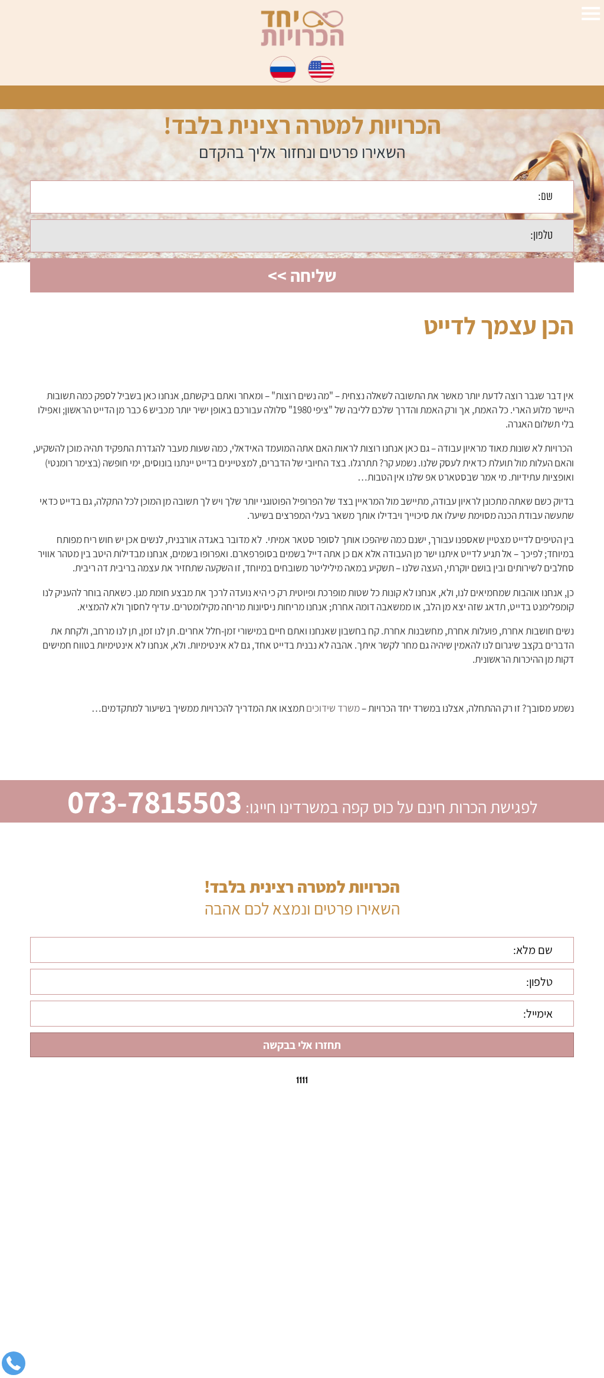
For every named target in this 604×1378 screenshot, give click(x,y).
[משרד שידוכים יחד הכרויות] (302, 28)
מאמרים (538, 1333)
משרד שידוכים (333, 708)
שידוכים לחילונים (522, 1294)
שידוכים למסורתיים (518, 1275)
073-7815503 (154, 801)
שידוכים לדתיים (525, 1236)
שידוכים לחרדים (524, 1314)
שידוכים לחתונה (524, 1255)
